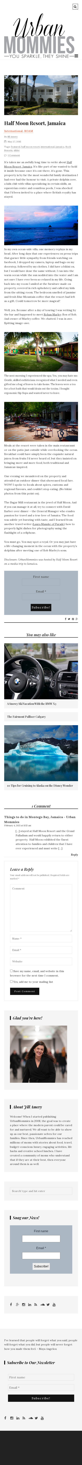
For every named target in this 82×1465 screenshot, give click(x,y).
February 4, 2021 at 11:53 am (17, 825)
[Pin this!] (73, 619)
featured (15, 146)
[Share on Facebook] (65, 619)
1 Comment (14, 155)
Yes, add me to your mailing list (33, 982)
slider (17, 150)
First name (41, 577)
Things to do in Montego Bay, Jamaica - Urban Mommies (40, 819)
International (13, 131)
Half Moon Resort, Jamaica (35, 123)
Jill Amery (12, 136)
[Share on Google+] (77, 619)
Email (41, 591)
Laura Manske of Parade (48, 524)
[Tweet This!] (69, 619)
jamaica (60, 146)
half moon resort (30, 146)
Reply (74, 854)
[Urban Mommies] (39, 57)
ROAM (28, 131)
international (48, 146)
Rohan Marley (52, 314)
